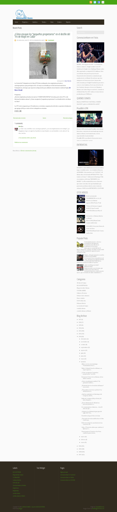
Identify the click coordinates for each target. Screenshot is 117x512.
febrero (83, 439)
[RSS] (90, 2)
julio (82, 353)
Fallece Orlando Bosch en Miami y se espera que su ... (92, 369)
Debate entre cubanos (83, 295)
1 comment (51, 40)
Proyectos (25, 22)
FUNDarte (89, 94)
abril (82, 362)
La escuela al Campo (82, 306)
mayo (82, 359)
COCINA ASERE (81, 290)
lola (20, 126)
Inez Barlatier (81, 87)
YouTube (91, 140)
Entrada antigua (67, 118)
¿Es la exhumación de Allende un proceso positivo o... (90, 403)
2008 (80, 452)
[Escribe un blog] (17, 111)
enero (83, 442)
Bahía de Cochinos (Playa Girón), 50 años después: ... (91, 399)
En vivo (59, 22)
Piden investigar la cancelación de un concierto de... (92, 423)
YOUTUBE (101, 188)
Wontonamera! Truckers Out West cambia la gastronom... (91, 432)
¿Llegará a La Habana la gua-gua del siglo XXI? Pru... (92, 412)
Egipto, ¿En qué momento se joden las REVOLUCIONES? (94, 255)
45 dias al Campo (81, 283)
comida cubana (81, 308)
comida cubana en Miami (84, 311)
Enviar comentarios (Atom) (28, 150)
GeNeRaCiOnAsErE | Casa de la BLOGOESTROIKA (33, 507)
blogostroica (16, 488)
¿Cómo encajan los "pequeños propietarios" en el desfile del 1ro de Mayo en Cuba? (42, 35)
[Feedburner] (103, 2)
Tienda (44, 22)
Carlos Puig (86, 89)
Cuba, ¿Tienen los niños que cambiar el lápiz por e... (92, 428)
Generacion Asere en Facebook (67, 475)
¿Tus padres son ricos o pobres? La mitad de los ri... (92, 390)
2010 (80, 446)
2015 (80, 325)
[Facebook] (99, 2)
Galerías (35, 22)
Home (16, 22)
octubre (83, 344)
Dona (52, 22)
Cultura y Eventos (82, 293)
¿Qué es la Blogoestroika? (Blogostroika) (91, 265)
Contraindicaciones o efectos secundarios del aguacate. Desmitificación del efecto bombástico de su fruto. (92, 244)
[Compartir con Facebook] (20, 111)
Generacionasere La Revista (19, 485)
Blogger (20, 509)
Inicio (44, 118)
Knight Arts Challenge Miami (92, 69)
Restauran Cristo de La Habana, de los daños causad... (92, 377)
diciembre (84, 339)
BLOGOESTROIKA (82, 285)
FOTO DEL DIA (81, 301)
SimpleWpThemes (99, 507)
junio (82, 356)
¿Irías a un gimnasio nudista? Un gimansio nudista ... (91, 382)
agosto (83, 350)
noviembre (84, 342)
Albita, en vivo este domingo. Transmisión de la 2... (90, 364)
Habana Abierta (81, 303)
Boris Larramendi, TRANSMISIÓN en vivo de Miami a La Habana (93, 198)
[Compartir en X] (19, 111)
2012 (80, 334)
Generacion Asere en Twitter (67, 477)
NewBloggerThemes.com (98, 509)
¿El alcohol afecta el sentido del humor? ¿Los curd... (93, 386)
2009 (80, 449)
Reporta (68, 22)
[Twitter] (95, 2)
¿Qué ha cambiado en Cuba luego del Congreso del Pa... (92, 394)
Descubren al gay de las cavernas (91, 416)
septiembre (84, 347)
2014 (80, 328)
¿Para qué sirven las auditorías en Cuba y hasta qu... (93, 419)
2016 (80, 322)
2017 (80, 319)
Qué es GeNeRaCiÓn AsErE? (92, 104)
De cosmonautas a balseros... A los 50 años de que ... (92, 407)
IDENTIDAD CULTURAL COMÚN (91, 102)
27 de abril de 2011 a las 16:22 (27, 138)
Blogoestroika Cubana (83, 288)
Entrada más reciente (19, 118)
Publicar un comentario (21, 142)
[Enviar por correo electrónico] (15, 111)
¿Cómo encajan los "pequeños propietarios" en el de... (90, 373)
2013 (80, 331)
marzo (83, 436)
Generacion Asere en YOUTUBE (67, 480)
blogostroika (16, 491)
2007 (80, 454)
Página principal (64, 472)
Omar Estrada (67, 81)
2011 (80, 336)
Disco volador (81, 298)
